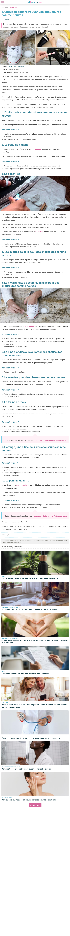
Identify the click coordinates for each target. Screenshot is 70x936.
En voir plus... (35, 805)
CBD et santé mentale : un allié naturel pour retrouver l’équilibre (29, 578)
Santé (3, 576)
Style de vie (4, 7)
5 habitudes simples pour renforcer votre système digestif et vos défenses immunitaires (34, 641)
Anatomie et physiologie (9, 638)
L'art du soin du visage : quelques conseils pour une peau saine (29, 800)
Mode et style (13, 7)
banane (38, 149)
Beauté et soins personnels (10, 607)
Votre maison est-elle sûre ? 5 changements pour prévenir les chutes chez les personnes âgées (34, 706)
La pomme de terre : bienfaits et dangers (50, 516)
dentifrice (39, 232)
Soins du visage (6, 798)
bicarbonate (29, 326)
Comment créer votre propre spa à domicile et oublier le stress (29, 609)
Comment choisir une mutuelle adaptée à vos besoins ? (25, 674)
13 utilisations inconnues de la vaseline (50, 440)
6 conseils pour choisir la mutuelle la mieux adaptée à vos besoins (30, 738)
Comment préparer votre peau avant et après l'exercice (26, 769)
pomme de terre (22, 485)
